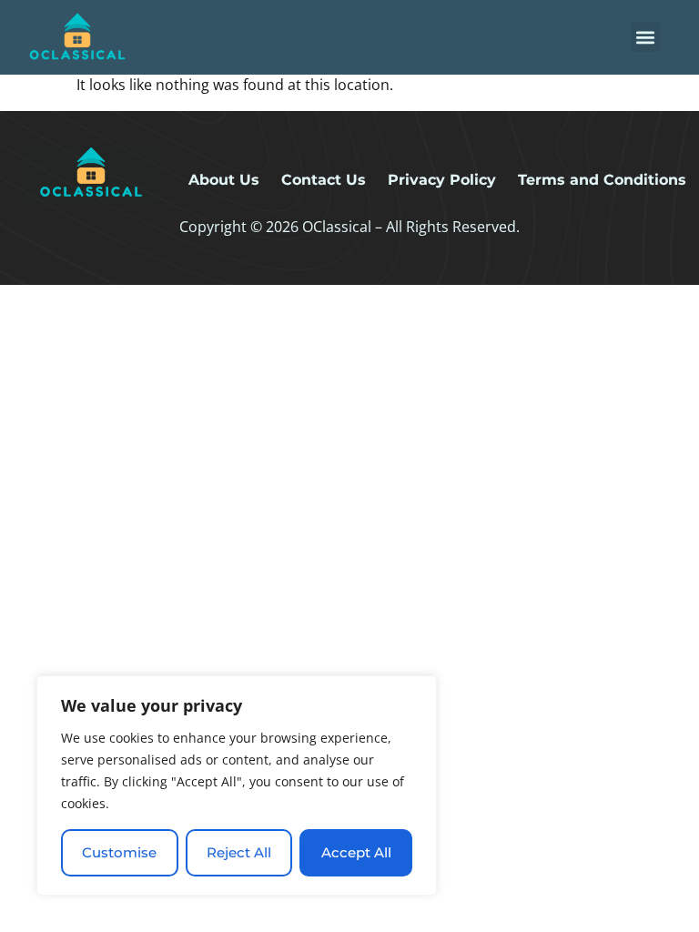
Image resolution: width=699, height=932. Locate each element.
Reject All (239, 852)
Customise (119, 852)
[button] (646, 37)
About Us (223, 179)
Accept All (356, 852)
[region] (236, 785)
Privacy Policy (442, 179)
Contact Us (323, 179)
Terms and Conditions (602, 179)
